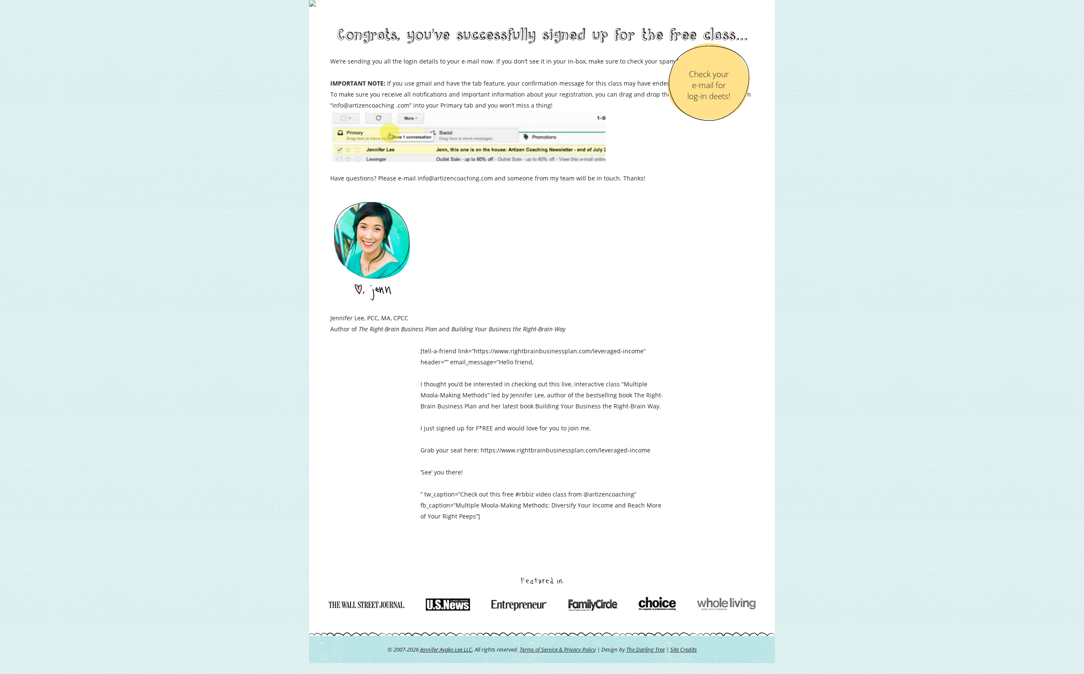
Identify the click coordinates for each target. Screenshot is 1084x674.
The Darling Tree (645, 649)
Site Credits (683, 649)
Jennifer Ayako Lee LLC (446, 649)
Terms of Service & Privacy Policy (558, 649)
